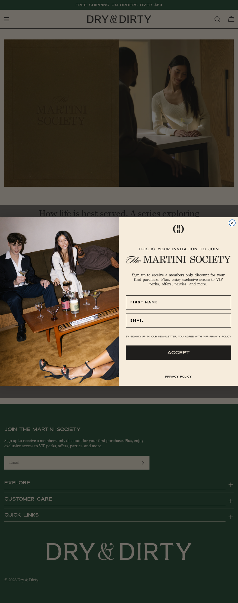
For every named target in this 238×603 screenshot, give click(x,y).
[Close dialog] (232, 223)
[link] (178, 377)
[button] (178, 352)
